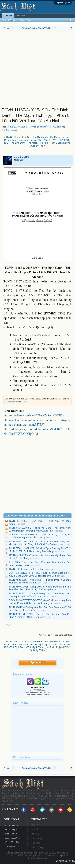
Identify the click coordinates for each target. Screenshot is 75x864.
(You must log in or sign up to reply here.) (56, 635)
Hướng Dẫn (10, 846)
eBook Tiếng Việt (12, 825)
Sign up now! (37, 662)
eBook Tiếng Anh (12, 829)
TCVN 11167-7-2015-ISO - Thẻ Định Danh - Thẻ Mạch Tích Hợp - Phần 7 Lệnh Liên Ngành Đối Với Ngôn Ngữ (38, 138)
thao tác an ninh (39, 127)
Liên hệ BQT (38, 847)
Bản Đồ (35, 825)
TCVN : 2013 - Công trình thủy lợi (26, 569)
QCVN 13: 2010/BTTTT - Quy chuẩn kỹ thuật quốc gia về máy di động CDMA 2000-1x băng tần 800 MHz (40, 574)
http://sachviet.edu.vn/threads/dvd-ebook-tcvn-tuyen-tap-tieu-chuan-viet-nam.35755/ (36, 422)
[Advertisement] (37, 69)
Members (21, 16)
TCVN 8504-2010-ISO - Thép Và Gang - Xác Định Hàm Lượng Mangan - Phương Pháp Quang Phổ (40, 529)
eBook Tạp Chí (11, 834)
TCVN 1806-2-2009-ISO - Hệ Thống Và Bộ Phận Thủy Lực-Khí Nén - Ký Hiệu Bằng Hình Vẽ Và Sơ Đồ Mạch (40, 543)
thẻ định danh (10, 130)
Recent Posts (25, 20)
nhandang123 (21, 157)
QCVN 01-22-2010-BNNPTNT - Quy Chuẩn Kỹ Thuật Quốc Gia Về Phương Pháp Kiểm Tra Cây (40, 536)
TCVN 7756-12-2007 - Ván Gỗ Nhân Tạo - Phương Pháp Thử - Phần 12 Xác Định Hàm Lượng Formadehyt (40, 550)
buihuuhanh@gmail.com (15, 401)
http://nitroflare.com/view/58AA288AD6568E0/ (33, 415)
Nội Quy (36, 834)
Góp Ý (35, 829)
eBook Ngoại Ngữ (12, 838)
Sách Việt (45, 695)
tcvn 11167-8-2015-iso (19, 127)
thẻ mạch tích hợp (57, 127)
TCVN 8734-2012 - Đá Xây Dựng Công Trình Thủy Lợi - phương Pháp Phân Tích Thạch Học (40, 595)
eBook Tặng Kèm (12, 842)
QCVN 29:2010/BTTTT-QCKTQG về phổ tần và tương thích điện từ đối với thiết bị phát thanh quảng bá (40, 602)
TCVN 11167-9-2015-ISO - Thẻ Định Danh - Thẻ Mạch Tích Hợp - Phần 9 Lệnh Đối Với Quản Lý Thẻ (37, 143)
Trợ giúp (36, 843)
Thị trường (37, 838)
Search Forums (9, 20)
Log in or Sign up (63, 3)
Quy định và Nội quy (65, 861)
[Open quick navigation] (71, 28)
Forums (8, 16)
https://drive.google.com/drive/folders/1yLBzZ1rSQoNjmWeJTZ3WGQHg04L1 (36, 431)
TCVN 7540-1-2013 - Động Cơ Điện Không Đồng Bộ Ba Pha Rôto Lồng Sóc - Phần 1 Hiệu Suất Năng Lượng (40, 588)
